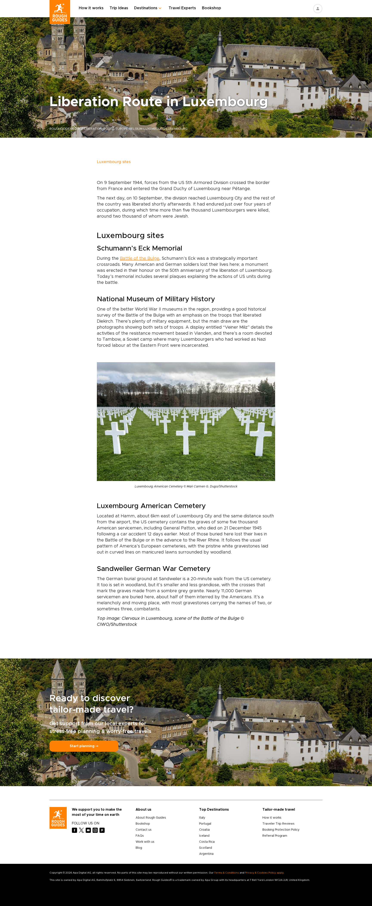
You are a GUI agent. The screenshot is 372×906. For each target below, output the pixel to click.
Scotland (205, 847)
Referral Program (274, 835)
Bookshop (211, 8)
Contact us (144, 829)
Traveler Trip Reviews (278, 823)
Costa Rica (207, 841)
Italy (202, 817)
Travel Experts (182, 8)
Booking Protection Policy (280, 829)
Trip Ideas (119, 8)
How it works (91, 8)
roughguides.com (65, 128)
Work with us (145, 841)
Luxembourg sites (114, 162)
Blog (139, 847)
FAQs (140, 835)
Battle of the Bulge (139, 258)
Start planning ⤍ (84, 746)
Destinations (145, 8)
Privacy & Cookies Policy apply (264, 872)
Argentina (206, 853)
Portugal (205, 823)
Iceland (204, 835)
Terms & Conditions (226, 872)
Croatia (204, 829)
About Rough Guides (151, 817)
